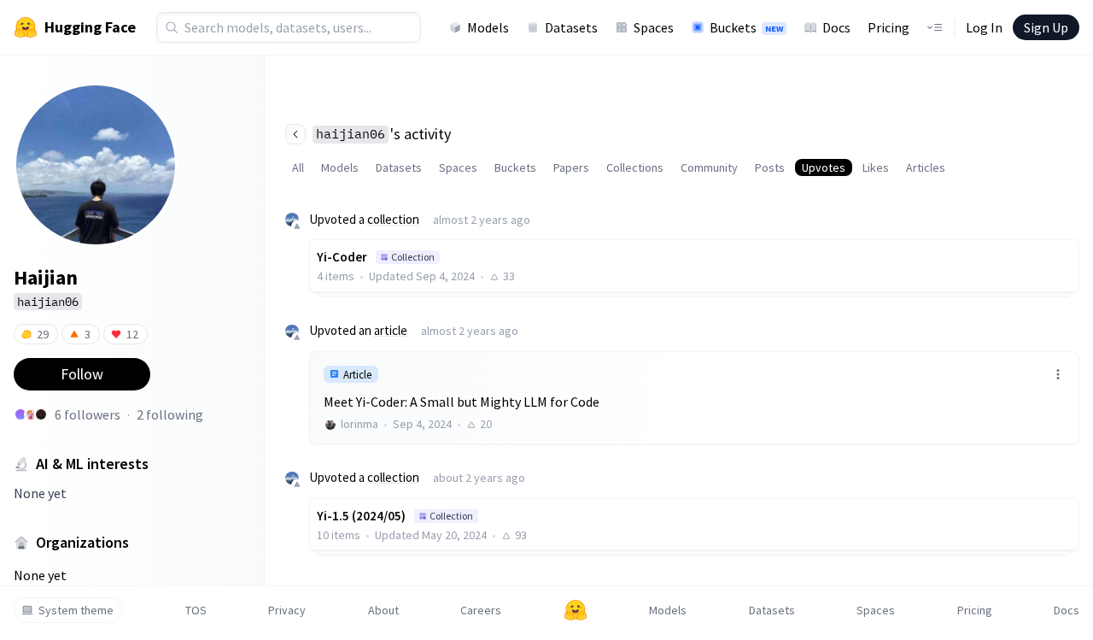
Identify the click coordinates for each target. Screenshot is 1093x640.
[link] (694, 397)
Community (709, 167)
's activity (383, 134)
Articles (925, 167)
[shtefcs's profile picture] (31, 414)
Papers (571, 167)
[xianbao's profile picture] (20, 414)
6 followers (87, 414)
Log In (984, 27)
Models (488, 27)
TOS (196, 610)
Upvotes (823, 167)
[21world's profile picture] (41, 414)
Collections (634, 167)
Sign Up (1046, 27)
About (383, 610)
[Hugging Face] (575, 610)
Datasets (571, 27)
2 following (170, 414)
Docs (836, 27)
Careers (480, 610)
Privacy (287, 610)
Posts (770, 167)
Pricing (888, 27)
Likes (875, 167)
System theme (76, 610)
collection (393, 219)
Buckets (746, 27)
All (298, 167)
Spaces (654, 27)
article (390, 330)
